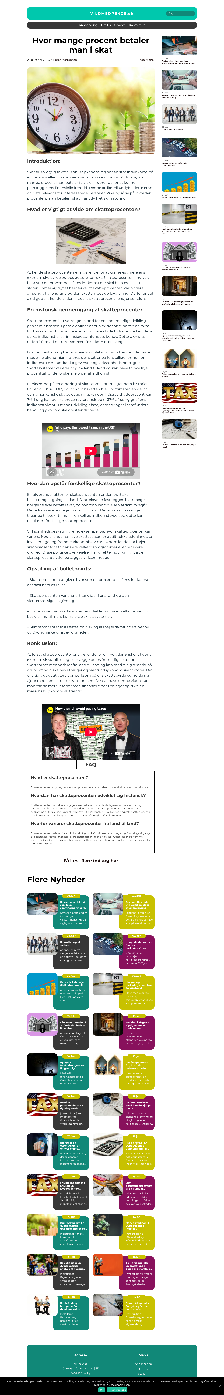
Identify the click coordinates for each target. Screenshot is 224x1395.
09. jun (71, 895)
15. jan (71, 1256)
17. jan (136, 1096)
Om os (106, 25)
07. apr (136, 935)
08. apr (71, 935)
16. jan (137, 1176)
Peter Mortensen (65, 60)
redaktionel (146, 60)
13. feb (71, 1016)
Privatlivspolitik (117, 1390)
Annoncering (88, 25)
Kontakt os (137, 25)
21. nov (71, 976)
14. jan (137, 1296)
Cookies (119, 25)
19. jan (137, 1016)
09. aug (136, 976)
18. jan (71, 1056)
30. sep (136, 895)
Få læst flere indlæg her (91, 860)
